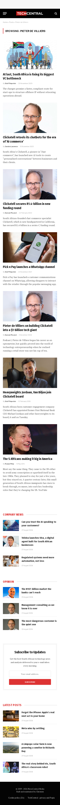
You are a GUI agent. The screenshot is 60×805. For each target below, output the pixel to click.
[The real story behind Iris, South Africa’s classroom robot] (11, 767)
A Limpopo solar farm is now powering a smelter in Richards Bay (38, 748)
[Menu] (5, 13)
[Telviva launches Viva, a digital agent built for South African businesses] (11, 541)
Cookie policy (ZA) (16, 797)
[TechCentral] (30, 13)
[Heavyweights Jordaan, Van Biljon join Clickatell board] (30, 373)
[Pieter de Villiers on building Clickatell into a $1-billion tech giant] (30, 306)
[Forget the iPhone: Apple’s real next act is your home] (11, 715)
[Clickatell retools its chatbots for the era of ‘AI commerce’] (30, 118)
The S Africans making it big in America (27, 459)
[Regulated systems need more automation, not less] (11, 561)
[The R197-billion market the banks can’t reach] (11, 592)
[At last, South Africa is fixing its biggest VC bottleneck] (30, 55)
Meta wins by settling (33, 728)
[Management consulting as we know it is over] (11, 608)
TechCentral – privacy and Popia (41, 797)
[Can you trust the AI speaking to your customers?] (11, 525)
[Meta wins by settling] (11, 731)
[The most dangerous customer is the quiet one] (11, 624)
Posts (11, 22)
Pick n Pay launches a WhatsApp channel (29, 267)
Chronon (40, 791)
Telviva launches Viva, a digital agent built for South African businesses (38, 541)
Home (5, 22)
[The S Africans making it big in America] (30, 439)
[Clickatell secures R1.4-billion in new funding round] (30, 184)
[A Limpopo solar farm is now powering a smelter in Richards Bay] (11, 747)
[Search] (55, 13)
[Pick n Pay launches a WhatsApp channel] (30, 247)
